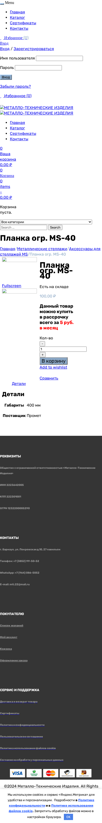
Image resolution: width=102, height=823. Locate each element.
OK (68, 817)
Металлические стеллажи (42, 248)
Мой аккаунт (8, 637)
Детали (19, 383)
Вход (4, 43)
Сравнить (49, 378)
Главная (17, 12)
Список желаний (11, 625)
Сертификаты (23, 23)
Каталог (17, 17)
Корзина (6, 648)
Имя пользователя (17, 58)
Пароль (7, 67)
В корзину (54, 361)
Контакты (19, 28)
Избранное (16, 38)
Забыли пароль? (15, 86)
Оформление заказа (13, 660)
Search (55, 227)
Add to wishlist (53, 367)
